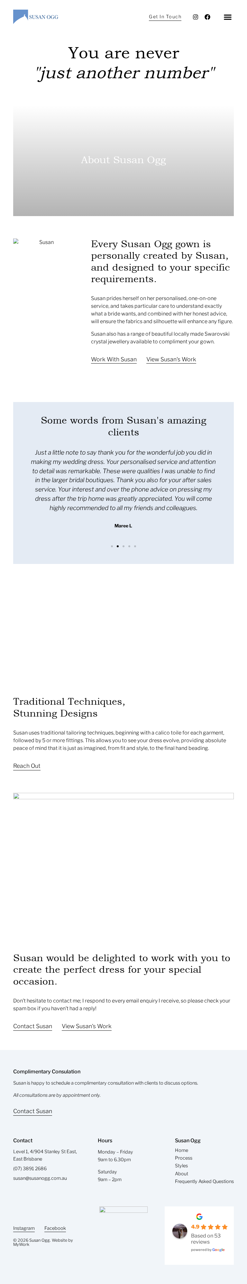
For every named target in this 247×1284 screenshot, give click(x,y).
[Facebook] (207, 17)
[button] (227, 17)
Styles (181, 1165)
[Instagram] (195, 17)
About (181, 1173)
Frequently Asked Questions (204, 1181)
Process (183, 1158)
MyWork (21, 1244)
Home (181, 1150)
